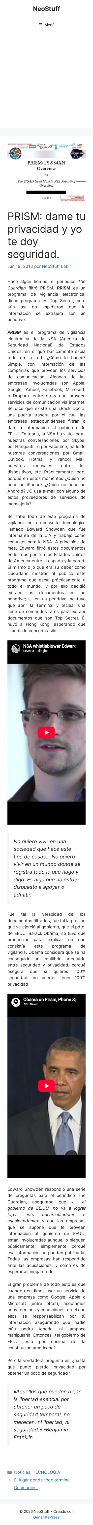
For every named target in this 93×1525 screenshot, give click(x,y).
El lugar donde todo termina (42, 1479)
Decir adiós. (26, 1487)
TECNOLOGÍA (46, 1472)
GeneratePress (46, 1517)
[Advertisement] (46, 81)
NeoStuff (46, 8)
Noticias (22, 1472)
